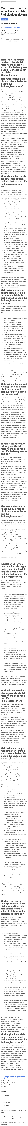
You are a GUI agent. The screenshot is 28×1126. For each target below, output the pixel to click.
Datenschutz (6, 1102)
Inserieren (6, 1105)
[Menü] (25, 3)
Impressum (6, 1095)
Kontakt (5, 1098)
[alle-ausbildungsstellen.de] (8, 2)
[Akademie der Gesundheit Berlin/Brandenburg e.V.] (10, 27)
